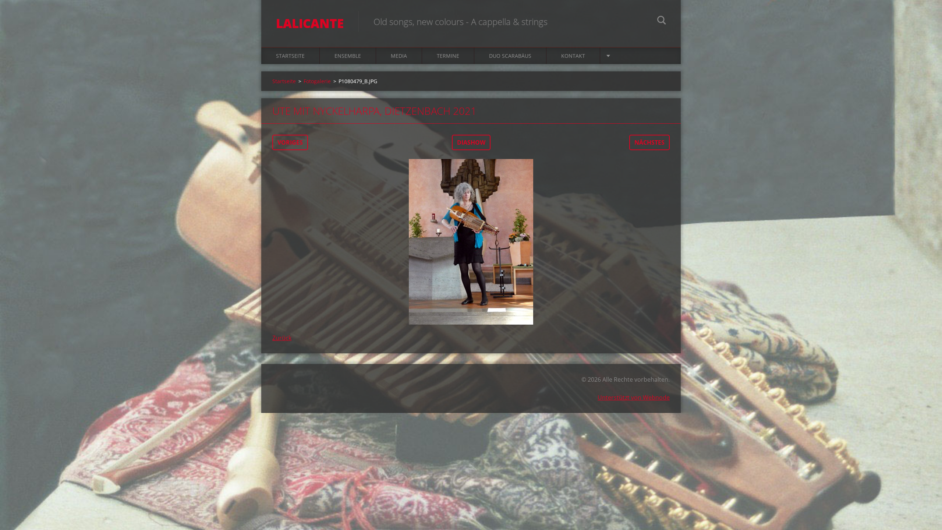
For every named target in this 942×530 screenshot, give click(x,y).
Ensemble (347, 55)
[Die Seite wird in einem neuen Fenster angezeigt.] (471, 242)
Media (399, 55)
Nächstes (649, 142)
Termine (448, 55)
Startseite (290, 55)
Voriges (290, 142)
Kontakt (573, 55)
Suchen (661, 21)
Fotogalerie (317, 81)
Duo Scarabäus (510, 55)
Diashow (471, 142)
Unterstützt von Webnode (634, 397)
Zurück (281, 338)
